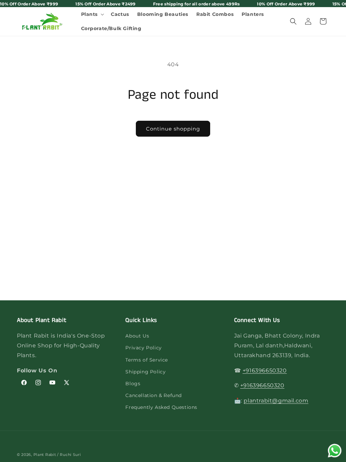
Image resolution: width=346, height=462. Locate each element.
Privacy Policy (143, 348)
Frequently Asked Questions (161, 407)
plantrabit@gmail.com (276, 400)
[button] (92, 14)
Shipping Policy (145, 372)
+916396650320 (265, 370)
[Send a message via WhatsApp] (335, 451)
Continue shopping (173, 128)
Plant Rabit (44, 454)
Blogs (132, 383)
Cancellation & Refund (153, 395)
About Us (137, 336)
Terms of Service (146, 360)
